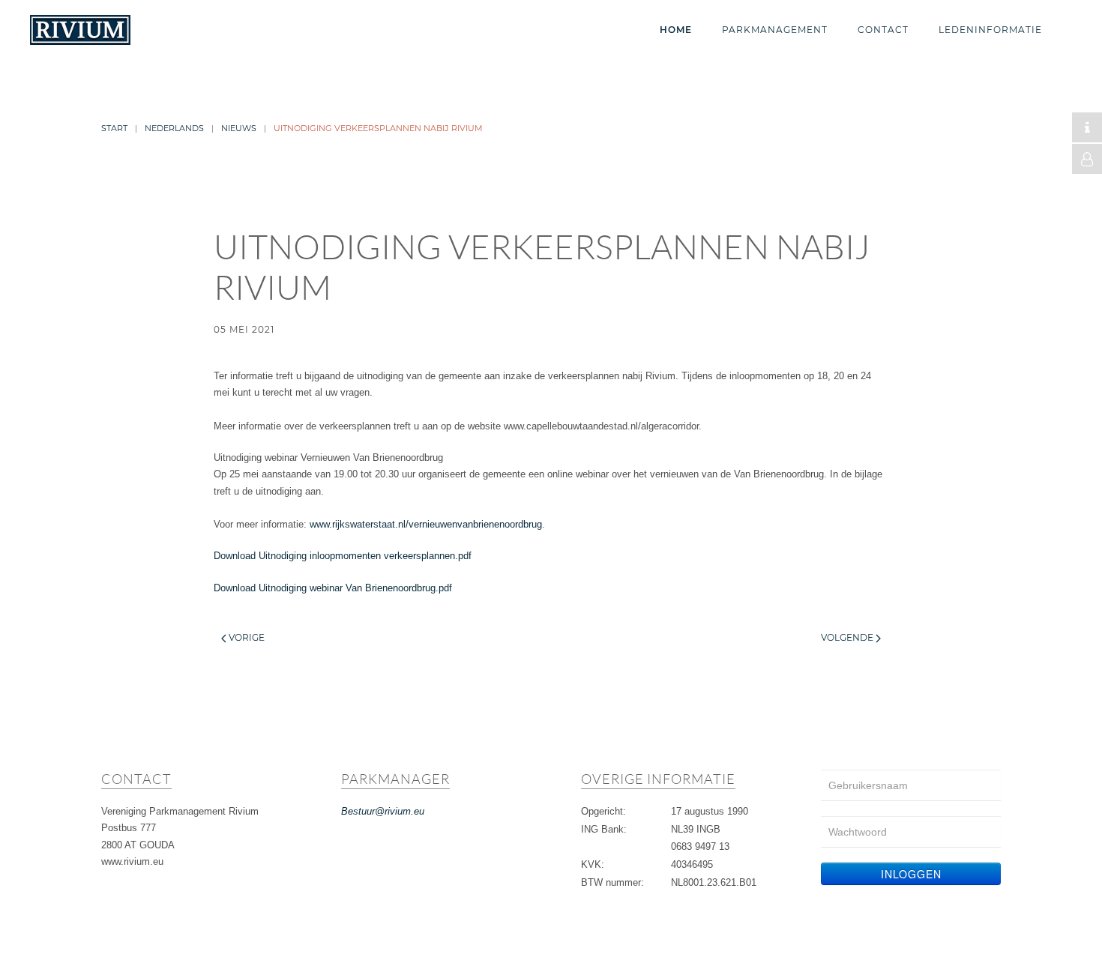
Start (114, 128)
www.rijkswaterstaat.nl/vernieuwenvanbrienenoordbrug (426, 524)
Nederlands (174, 128)
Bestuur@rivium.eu (382, 811)
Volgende (848, 637)
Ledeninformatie (990, 29)
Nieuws (238, 128)
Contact (883, 29)
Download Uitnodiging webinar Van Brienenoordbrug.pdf (333, 588)
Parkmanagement (775, 29)
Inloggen (911, 873)
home (676, 29)
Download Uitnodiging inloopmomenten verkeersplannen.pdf (343, 555)
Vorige (245, 637)
